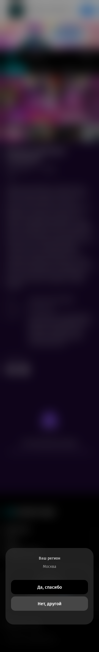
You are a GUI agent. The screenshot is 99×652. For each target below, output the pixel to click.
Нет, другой (50, 603)
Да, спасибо (49, 587)
